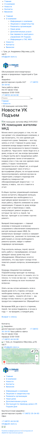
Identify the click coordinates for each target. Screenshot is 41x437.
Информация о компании (21, 21)
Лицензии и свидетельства (22, 24)
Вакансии (8, 12)
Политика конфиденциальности (12, 431)
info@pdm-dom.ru (9, 57)
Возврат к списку (9, 317)
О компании (9, 4)
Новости (8, 6)
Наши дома (15, 29)
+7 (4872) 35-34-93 (30, 413)
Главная (7, 1)
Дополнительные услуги (20, 31)
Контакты (8, 9)
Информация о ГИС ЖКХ (21, 39)
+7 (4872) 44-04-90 (10, 95)
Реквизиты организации (20, 26)
